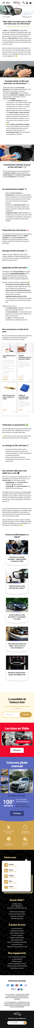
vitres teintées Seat (17, 1005)
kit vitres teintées (11, 1002)
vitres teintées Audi (21, 1002)
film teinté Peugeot (17, 996)
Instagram (9, 482)
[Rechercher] (25, 1022)
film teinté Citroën (22, 997)
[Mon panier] (30, 2)
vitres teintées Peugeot (21, 1003)
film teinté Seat (13, 997)
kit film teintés (11, 994)
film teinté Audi (20, 994)
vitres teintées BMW (19, 1006)
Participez (17, 813)
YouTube (8, 486)
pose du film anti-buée (18, 273)
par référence (17, 1018)
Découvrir (17, 750)
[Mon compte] (27, 2)
